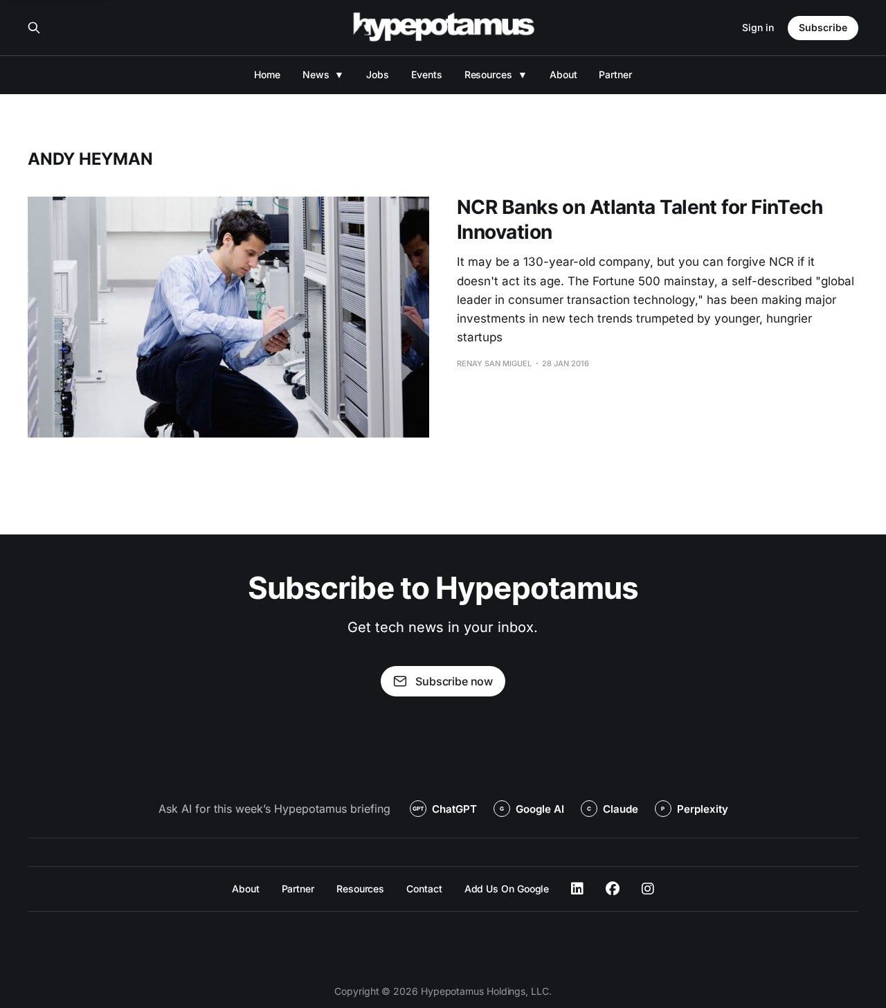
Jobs (377, 74)
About (563, 74)
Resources (488, 74)
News (315, 74)
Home (267, 74)
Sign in (758, 27)
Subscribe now (454, 681)
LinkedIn (577, 889)
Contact (424, 888)
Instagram (648, 889)
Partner (615, 74)
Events (426, 74)
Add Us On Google (507, 888)
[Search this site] (34, 27)
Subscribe (823, 27)
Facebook (613, 889)
